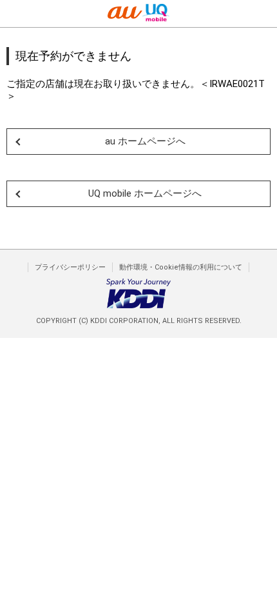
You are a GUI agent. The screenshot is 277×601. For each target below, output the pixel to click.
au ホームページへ (145, 141)
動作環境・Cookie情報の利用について (180, 267)
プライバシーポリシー (70, 267)
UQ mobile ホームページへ (145, 193)
